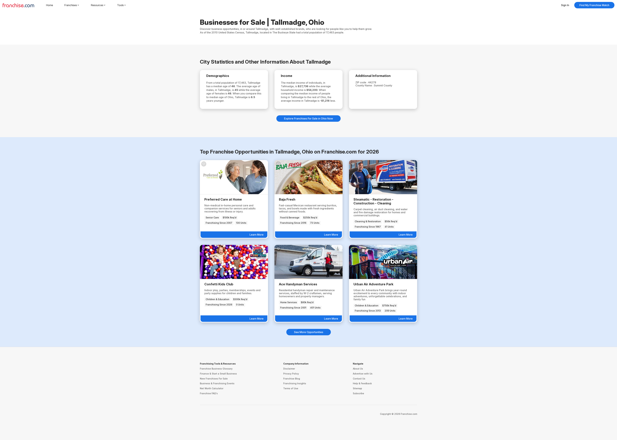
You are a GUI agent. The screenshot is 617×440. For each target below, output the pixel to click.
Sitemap (357, 388)
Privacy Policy (291, 373)
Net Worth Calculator (211, 388)
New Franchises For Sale (214, 378)
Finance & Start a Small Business (218, 373)
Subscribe (358, 393)
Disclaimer (289, 368)
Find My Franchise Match (594, 5)
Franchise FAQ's (209, 393)
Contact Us (359, 378)
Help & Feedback (362, 383)
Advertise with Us (362, 373)
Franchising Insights (294, 383)
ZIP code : (361, 82)
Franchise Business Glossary (216, 368)
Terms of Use (290, 388)
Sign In (565, 5)
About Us (358, 368)
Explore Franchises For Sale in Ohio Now (308, 118)
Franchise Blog (291, 378)
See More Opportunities (308, 332)
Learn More (257, 234)
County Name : (364, 85)
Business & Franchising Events (217, 383)
